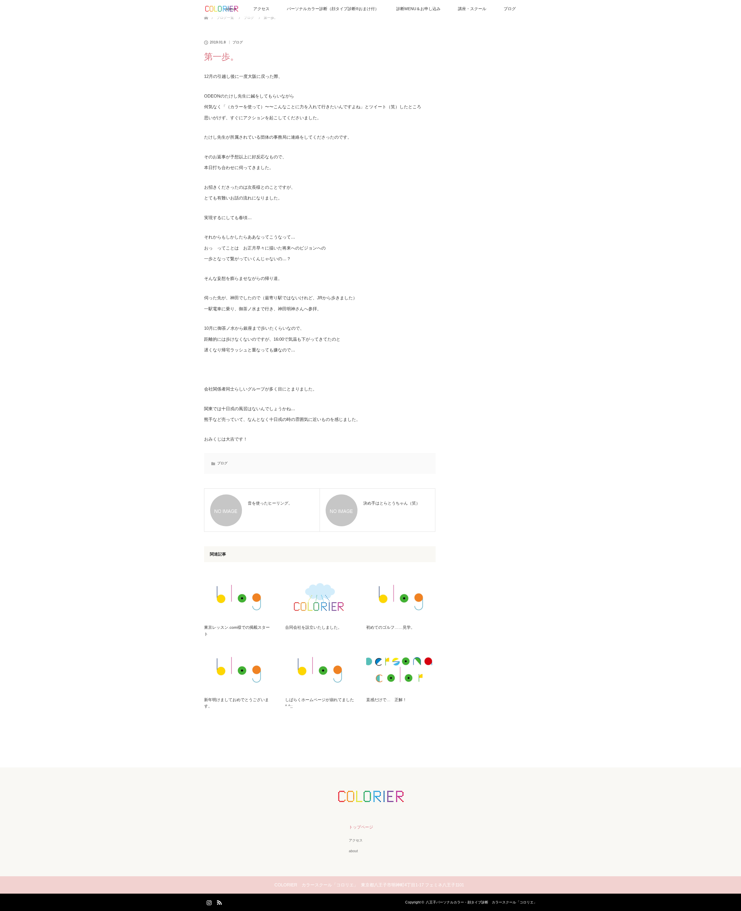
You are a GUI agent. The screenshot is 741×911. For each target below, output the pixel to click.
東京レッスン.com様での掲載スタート (237, 630)
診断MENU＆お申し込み (418, 8)
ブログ (510, 8)
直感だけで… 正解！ (386, 699)
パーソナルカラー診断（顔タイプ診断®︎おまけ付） (333, 8)
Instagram (208, 901)
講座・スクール (472, 8)
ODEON (212, 96)
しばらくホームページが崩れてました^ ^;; (319, 702)
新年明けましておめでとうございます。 (236, 702)
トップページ (361, 827)
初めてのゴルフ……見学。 (390, 627)
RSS (218, 901)
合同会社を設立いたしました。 (313, 627)
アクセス (261, 8)
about (353, 851)
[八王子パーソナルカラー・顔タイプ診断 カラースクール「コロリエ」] (370, 798)
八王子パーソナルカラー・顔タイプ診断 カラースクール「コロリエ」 (481, 902)
